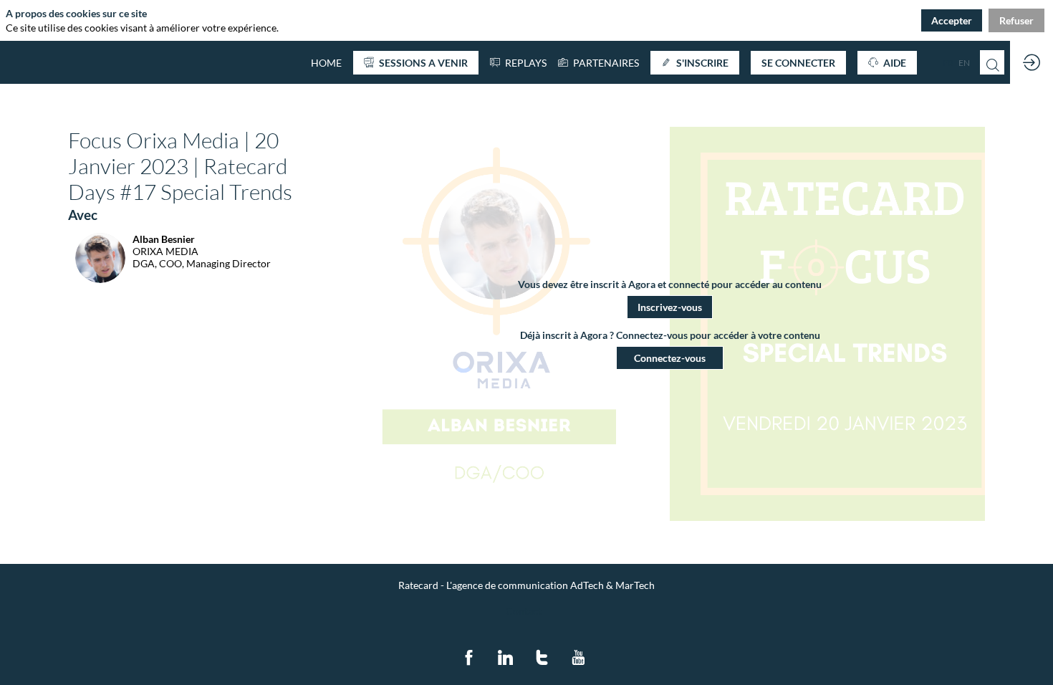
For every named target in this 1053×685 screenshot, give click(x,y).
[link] (598, 62)
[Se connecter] (1031, 62)
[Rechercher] (992, 62)
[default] (326, 62)
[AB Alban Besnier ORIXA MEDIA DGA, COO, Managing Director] (169, 279)
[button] (416, 63)
